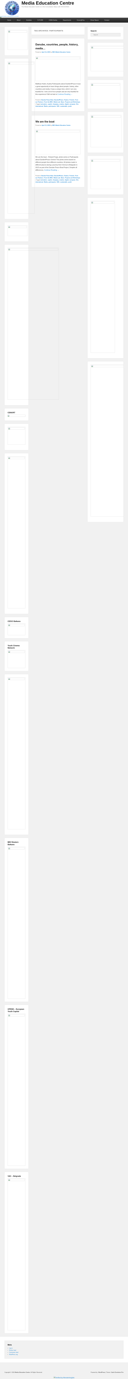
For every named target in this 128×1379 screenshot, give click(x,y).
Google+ (108, 1367)
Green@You (81, 20)
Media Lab (57, 102)
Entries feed (12, 1350)
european (72, 104)
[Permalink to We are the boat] (58, 132)
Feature (66, 100)
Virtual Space (94, 20)
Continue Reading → (64, 94)
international (39, 106)
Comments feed (13, 1352)
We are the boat (44, 121)
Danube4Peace (58, 100)
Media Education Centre (48, 3)
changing (55, 104)
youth (70, 106)
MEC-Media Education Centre (61, 52)
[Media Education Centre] (64, 17)
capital (50, 104)
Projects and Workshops (72, 102)
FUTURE (40, 20)
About (18, 20)
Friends (71, 100)
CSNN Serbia (53, 20)
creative (61, 104)
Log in (11, 1348)
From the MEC (48, 102)
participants (52, 106)
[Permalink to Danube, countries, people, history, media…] (58, 58)
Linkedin (113, 1367)
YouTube (117, 1367)
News (62, 102)
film (77, 104)
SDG (58, 106)
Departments (67, 20)
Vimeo (122, 1367)
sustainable (63, 106)
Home (9, 20)
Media (46, 106)
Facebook (100, 1367)
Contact (106, 20)
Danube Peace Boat (47, 100)
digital (67, 104)
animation (44, 104)
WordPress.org (13, 1354)
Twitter (104, 1367)
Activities (29, 20)
